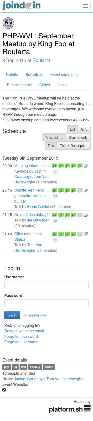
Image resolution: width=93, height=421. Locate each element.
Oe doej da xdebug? (31, 214)
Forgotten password (21, 336)
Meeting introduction (31, 165)
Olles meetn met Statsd (28, 236)
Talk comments (19, 85)
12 (55, 220)
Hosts (62, 85)
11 (55, 240)
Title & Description (74, 145)
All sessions (54, 137)
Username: (14, 277)
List (72, 129)
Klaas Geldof (38, 206)
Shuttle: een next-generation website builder (30, 195)
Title (51, 145)
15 (55, 196)
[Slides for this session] (86, 165)
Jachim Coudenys (30, 173)
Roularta (41, 60)
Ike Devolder (38, 220)
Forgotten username (21, 342)
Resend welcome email (24, 330)
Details (12, 74)
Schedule (34, 74)
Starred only (78, 137)
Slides (44, 85)
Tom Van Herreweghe (31, 179)
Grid (84, 129)
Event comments (64, 74)
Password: (14, 295)
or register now (35, 315)
